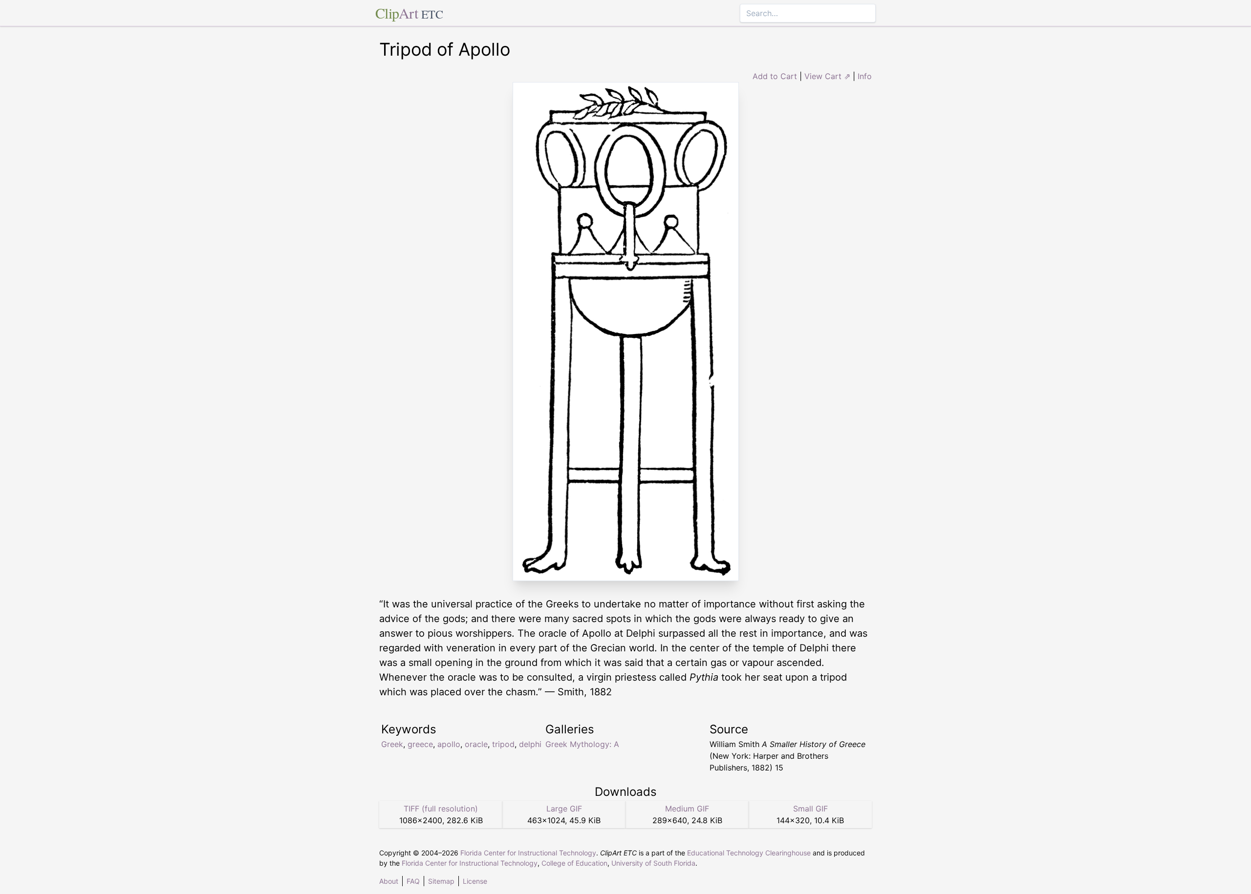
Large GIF (564, 808)
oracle (476, 744)
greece (420, 744)
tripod (503, 744)
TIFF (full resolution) (441, 808)
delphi (530, 744)
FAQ (413, 881)
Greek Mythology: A (582, 744)
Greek (392, 744)
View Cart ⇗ (827, 76)
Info (865, 76)
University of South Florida (653, 863)
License (475, 881)
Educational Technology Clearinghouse (749, 853)
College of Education (574, 863)
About (388, 881)
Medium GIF (687, 808)
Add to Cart (775, 76)
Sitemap (441, 881)
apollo (448, 744)
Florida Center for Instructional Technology (528, 853)
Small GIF (810, 808)
